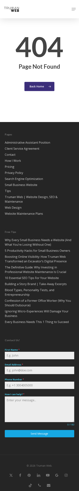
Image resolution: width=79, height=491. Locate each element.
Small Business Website (21, 185)
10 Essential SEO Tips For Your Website (32, 278)
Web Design (13, 208)
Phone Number (14, 379)
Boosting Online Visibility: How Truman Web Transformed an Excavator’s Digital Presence (36, 259)
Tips (8, 191)
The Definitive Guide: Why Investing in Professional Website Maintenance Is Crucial (35, 269)
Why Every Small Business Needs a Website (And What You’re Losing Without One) (38, 242)
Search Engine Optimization (24, 179)
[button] (74, 9)
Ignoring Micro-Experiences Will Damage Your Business (37, 313)
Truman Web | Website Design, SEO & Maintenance (31, 199)
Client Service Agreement (22, 149)
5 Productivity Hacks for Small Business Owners (37, 251)
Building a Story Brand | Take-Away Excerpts (36, 284)
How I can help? (14, 394)
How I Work (13, 161)
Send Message (39, 433)
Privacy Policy (14, 173)
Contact (10, 155)
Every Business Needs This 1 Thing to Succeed (37, 322)
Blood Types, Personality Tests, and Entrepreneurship (29, 292)
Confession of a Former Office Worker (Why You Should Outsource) (38, 303)
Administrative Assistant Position (27, 143)
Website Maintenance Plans (24, 214)
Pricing (9, 167)
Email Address (14, 364)
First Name (12, 349)
